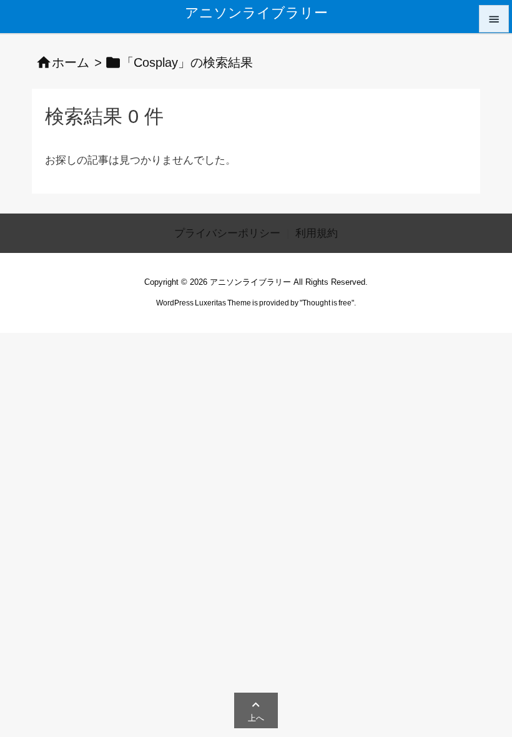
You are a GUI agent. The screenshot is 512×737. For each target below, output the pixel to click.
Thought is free (327, 303)
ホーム (70, 62)
